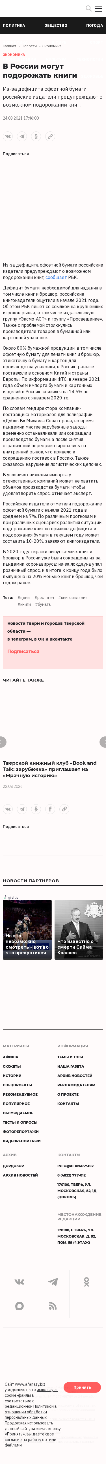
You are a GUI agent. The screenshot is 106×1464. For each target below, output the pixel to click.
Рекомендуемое (20, 1094)
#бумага (43, 604)
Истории (12, 1075)
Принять (82, 1387)
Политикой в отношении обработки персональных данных (31, 1412)
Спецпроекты (17, 1085)
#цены (24, 597)
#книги (24, 604)
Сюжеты (12, 1066)
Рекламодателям (76, 1085)
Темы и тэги (70, 1057)
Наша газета (70, 1066)
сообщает (56, 277)
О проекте (68, 1094)
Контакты (68, 1103)
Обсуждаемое (18, 1113)
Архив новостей (74, 1075)
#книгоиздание (73, 597)
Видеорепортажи (22, 1141)
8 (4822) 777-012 (71, 1175)
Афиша (10, 1057)
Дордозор (13, 1166)
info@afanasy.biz (75, 1166)
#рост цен (44, 597)
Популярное (16, 1103)
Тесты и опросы (20, 1122)
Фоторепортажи (21, 1131)
